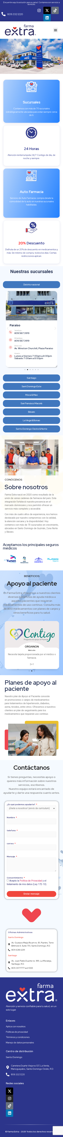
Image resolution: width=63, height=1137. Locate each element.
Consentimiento (15, 878)
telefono (11, 830)
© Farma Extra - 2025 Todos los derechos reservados (31, 1131)
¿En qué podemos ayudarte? (21, 804)
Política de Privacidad (31, 880)
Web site (31, 650)
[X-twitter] (47, 10)
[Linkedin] (47, 17)
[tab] (31, 284)
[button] (55, 30)
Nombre (11, 817)
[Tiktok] (55, 10)
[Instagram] (39, 10)
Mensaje (11, 856)
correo (10, 843)
